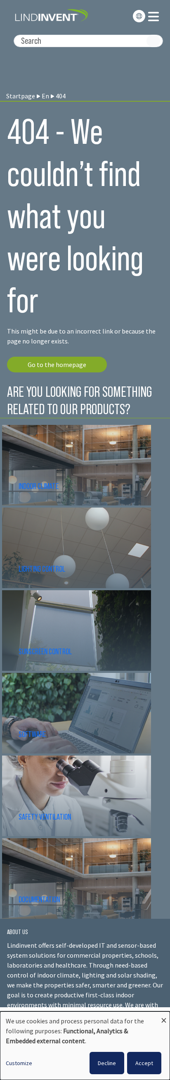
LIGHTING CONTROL (42, 568)
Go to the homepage (57, 364)
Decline (107, 1063)
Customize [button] (19, 1063)
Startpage (20, 96)
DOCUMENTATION (39, 899)
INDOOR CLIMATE (39, 486)
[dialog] (85, 1045)
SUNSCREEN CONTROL (45, 651)
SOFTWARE (32, 734)
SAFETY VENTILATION (45, 816)
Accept (144, 1063)
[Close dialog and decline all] (164, 1016)
